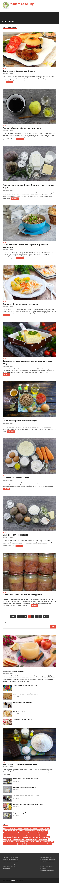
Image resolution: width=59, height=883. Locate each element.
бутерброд (38, 841)
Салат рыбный (36, 837)
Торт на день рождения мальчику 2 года (25, 685)
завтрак (9, 843)
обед (24, 843)
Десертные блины (19, 711)
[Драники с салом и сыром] (29, 514)
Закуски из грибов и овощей (10, 830)
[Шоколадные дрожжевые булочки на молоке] (29, 761)
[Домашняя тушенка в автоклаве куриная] (29, 572)
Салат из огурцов (42, 832)
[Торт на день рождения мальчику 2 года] (7, 691)
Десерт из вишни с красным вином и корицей (27, 795)
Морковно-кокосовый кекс (16, 477)
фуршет (49, 843)
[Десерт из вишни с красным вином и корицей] (7, 801)
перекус (29, 843)
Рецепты (45, 830)
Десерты (5, 669)
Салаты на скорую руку (31, 839)
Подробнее (9, 81)
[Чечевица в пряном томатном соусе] (29, 399)
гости (4, 843)
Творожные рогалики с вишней (22, 719)
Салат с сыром (45, 837)
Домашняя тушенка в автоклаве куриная (22, 594)
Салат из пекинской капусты (10, 835)
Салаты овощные (43, 839)
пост (34, 843)
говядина (50, 841)
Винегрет (35, 828)
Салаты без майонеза (18, 839)
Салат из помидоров (24, 835)
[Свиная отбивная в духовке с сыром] (29, 283)
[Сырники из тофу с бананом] (7, 818)
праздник (39, 843)
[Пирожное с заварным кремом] (7, 708)
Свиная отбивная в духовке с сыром (20, 304)
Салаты (4, 125)
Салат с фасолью (7, 839)
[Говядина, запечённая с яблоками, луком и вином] (7, 809)
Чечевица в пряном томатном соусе (20, 420)
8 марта (5, 828)
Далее (46, 616)
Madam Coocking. (22, 4)
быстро (45, 841)
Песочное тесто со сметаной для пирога (25, 694)
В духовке (19, 828)
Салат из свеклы (35, 835)
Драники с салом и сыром (15, 535)
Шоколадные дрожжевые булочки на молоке (20, 764)
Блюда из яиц (12, 828)
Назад (13, 616)
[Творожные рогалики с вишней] (7, 725)
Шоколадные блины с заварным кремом (25, 778)
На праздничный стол (30, 830)
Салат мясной (16, 837)
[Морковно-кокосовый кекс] (29, 456)
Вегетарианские (27, 828)
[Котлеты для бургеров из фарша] (29, 50)
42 (40, 616)
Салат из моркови (32, 832)
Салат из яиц (43, 835)
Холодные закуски (29, 841)
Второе (4, 68)
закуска (15, 843)
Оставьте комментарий (8, 73)
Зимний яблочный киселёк (13, 671)
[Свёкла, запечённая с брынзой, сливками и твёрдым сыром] (29, 164)
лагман (20, 843)
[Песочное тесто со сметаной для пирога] (7, 699)
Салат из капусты (22, 832)
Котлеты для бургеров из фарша (19, 71)
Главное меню (9, 21)
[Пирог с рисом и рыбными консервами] (7, 792)
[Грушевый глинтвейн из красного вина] (29, 107)
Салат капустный (7, 837)
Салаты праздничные (8, 841)
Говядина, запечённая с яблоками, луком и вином (28, 804)
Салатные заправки (26, 837)
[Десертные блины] (7, 716)
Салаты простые (20, 841)
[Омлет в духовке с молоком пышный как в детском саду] (29, 340)
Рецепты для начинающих (9, 832)
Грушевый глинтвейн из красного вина (22, 128)
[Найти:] (29, 626)
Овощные (39, 830)
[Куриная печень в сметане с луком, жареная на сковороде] (29, 223)
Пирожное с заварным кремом (22, 702)
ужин (44, 843)
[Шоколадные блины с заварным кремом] (7, 784)
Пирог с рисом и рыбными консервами (25, 787)
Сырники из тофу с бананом (22, 813)
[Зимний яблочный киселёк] (29, 667)
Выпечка (41, 828)
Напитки (21, 830)
